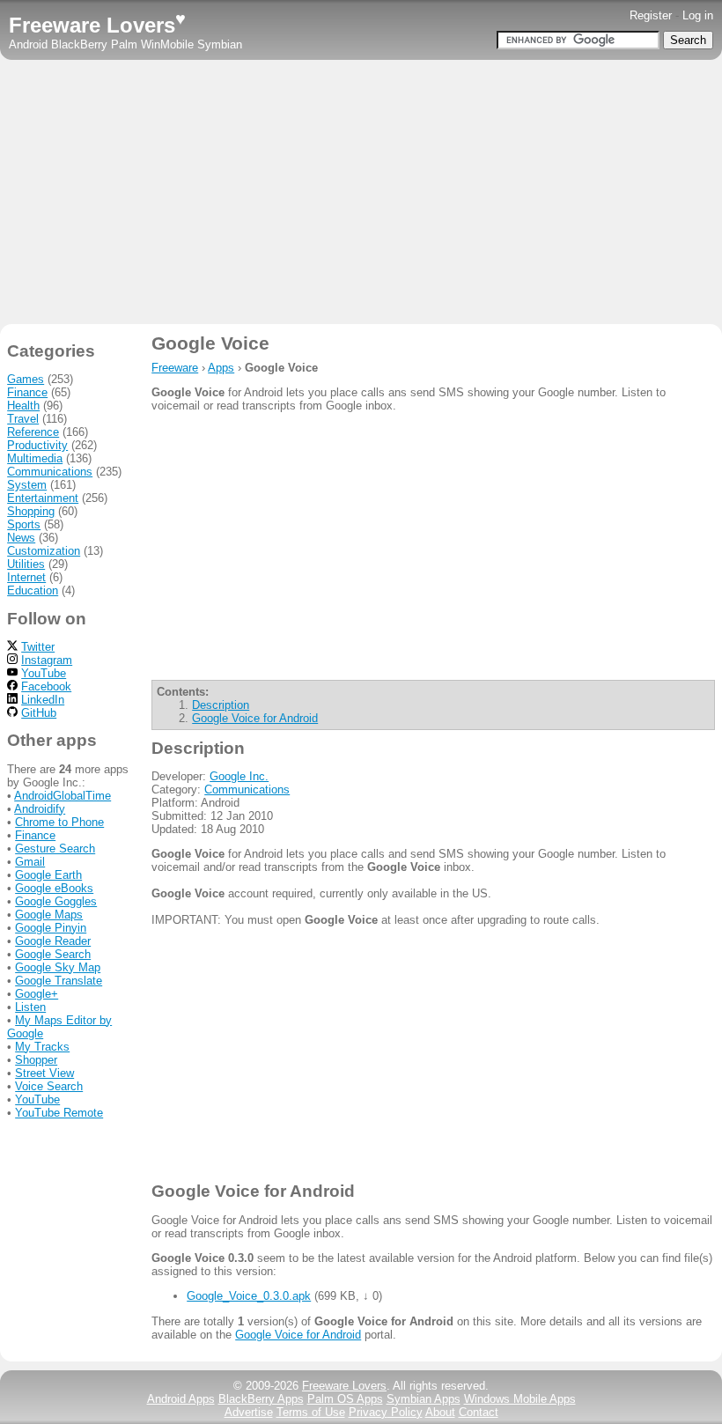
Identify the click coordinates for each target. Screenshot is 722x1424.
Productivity (37, 445)
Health (23, 405)
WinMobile (167, 44)
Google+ (36, 993)
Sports (24, 524)
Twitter (38, 646)
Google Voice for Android (255, 718)
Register (651, 15)
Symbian (219, 44)
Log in (697, 15)
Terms (310, 1412)
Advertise (249, 1412)
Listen (30, 1007)
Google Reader (53, 941)
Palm (124, 44)
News (21, 537)
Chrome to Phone (59, 822)
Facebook (46, 686)
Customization (43, 550)
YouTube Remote (59, 1112)
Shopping (31, 511)
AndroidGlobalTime (62, 795)
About (440, 1412)
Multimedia (35, 458)
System (27, 484)
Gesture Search (55, 848)
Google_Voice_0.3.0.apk (249, 1295)
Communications (247, 789)
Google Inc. (239, 776)
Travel (23, 418)
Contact (478, 1412)
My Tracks (42, 1046)
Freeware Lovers (97, 25)
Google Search (53, 954)
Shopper (36, 1059)
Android (28, 44)
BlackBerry (79, 44)
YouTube (43, 673)
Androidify (39, 808)
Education (32, 590)
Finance (27, 392)
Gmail (30, 861)
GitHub (38, 712)
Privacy (386, 1412)
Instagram (46, 660)
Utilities (26, 564)
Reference (33, 432)
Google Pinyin (50, 927)
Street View (44, 1073)
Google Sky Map (57, 967)
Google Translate (58, 980)
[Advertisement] (361, 192)
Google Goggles (56, 901)
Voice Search (49, 1086)
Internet (26, 577)
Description (220, 705)
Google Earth (48, 875)
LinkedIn (42, 699)
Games (25, 379)
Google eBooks (54, 888)
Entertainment (42, 498)
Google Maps (49, 914)
